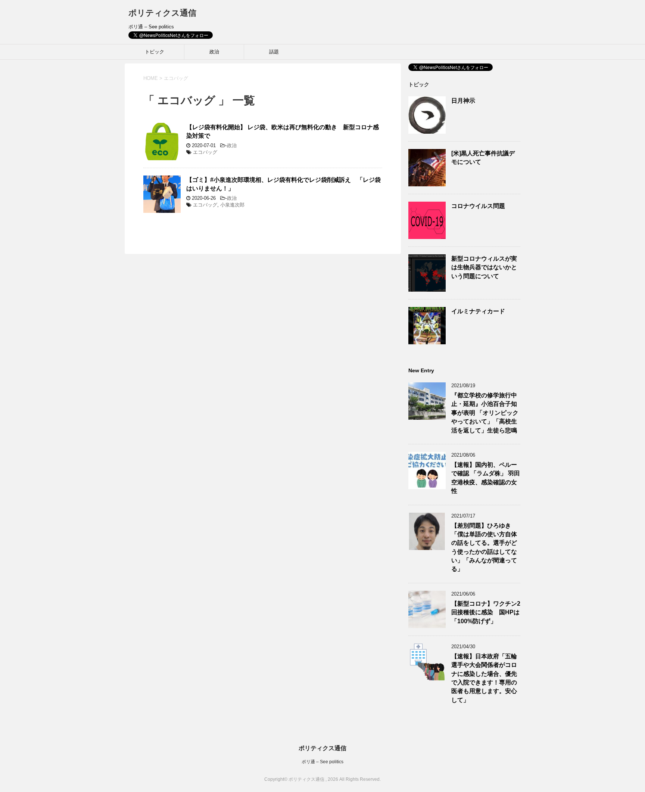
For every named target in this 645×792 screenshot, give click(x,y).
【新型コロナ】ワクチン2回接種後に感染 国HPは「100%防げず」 (485, 612)
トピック (154, 52)
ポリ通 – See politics (322, 761)
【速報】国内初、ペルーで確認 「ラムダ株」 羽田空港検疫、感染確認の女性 (485, 478)
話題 (274, 52)
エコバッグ (205, 152)
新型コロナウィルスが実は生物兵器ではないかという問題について (484, 267)
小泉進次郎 (232, 205)
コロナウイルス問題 (478, 206)
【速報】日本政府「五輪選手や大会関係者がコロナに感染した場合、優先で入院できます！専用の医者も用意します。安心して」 (484, 678)
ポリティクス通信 (162, 13)
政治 (214, 52)
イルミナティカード (478, 311)
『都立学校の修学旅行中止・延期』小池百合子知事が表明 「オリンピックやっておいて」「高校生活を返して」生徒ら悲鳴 (484, 413)
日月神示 (463, 100)
